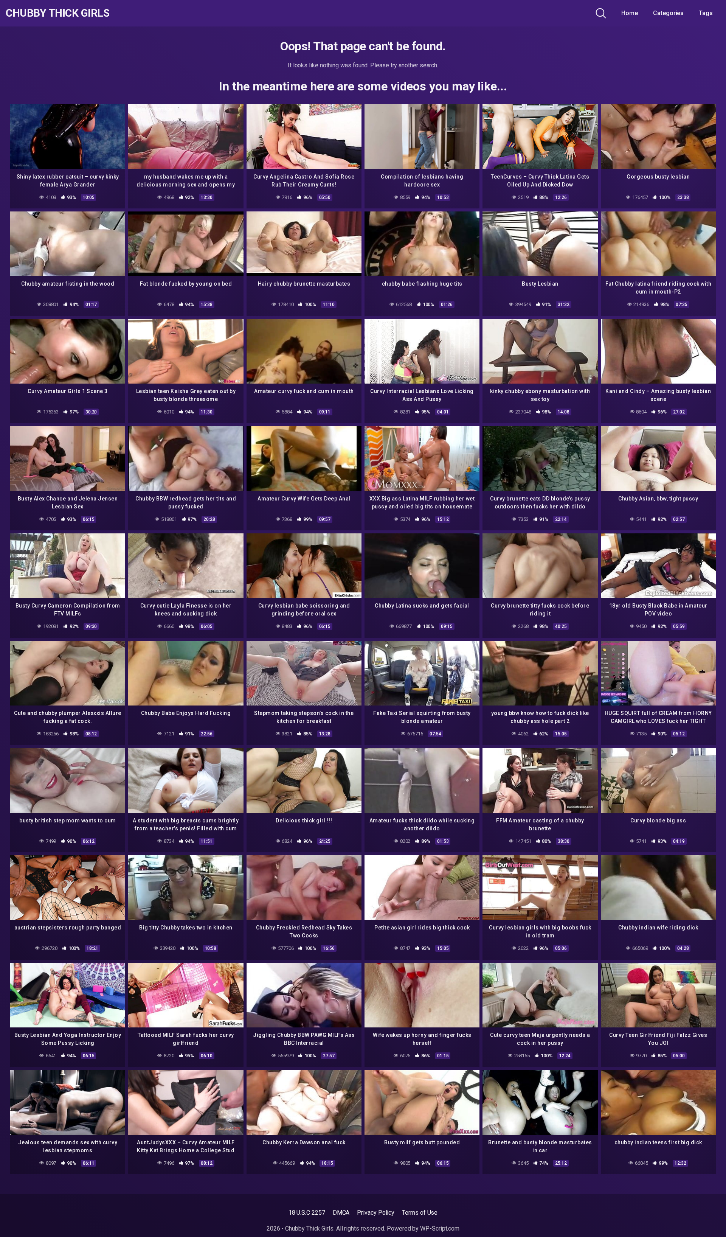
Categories (668, 13)
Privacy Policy (375, 1212)
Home (629, 13)
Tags (706, 13)
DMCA (341, 1212)
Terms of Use (419, 1212)
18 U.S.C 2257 (307, 1212)
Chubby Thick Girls (57, 13)
